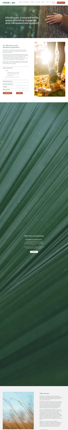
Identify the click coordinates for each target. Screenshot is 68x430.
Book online (61, 2)
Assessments (7, 93)
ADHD (44, 399)
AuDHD (48, 399)
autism (41, 399)
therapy (51, 421)
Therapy (19, 93)
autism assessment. (16, 77)
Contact (53, 3)
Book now (34, 251)
